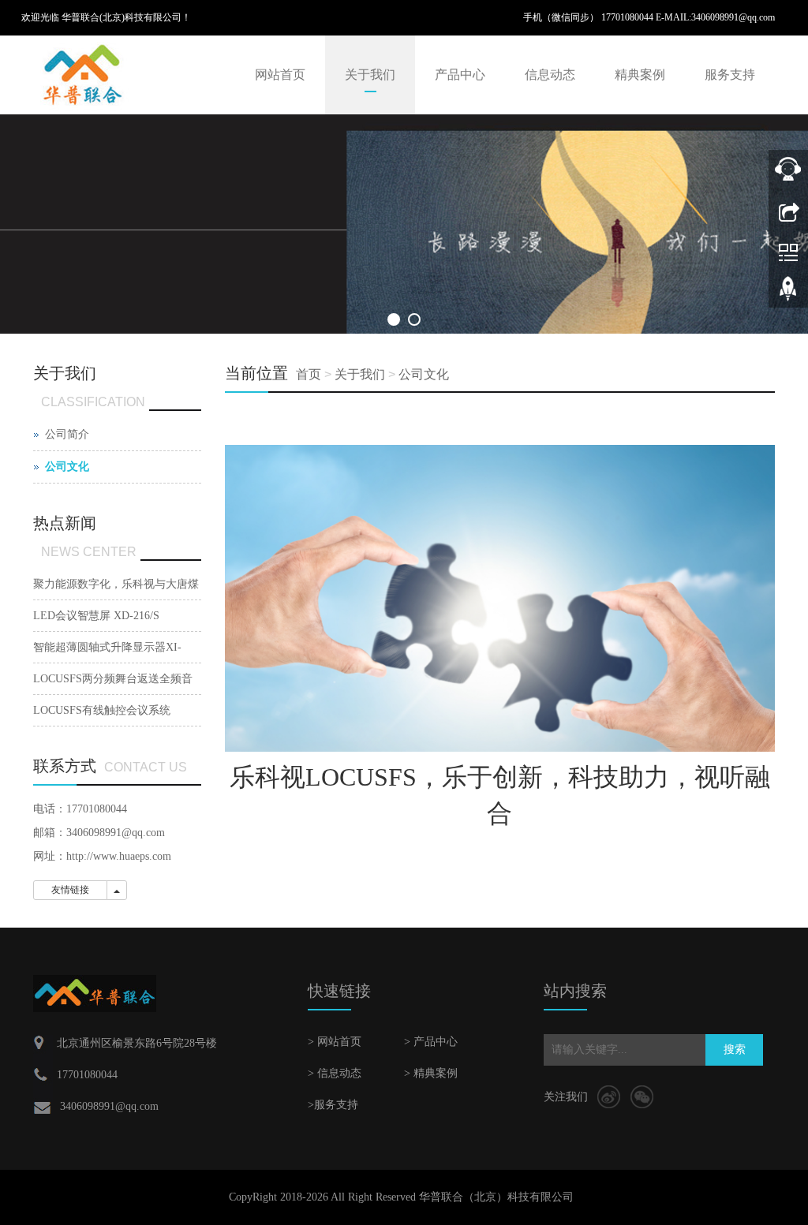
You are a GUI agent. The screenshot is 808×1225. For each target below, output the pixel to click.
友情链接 (70, 889)
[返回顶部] (788, 294)
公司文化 (423, 374)
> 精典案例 (431, 1073)
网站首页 (280, 74)
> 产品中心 (431, 1042)
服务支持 (730, 74)
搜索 (735, 1049)
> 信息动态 (334, 1073)
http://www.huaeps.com (118, 856)
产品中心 (460, 74)
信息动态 (550, 74)
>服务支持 (333, 1105)
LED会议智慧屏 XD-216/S (96, 616)
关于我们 (370, 74)
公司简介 (67, 434)
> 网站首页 (334, 1042)
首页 (308, 374)
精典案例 (640, 74)
